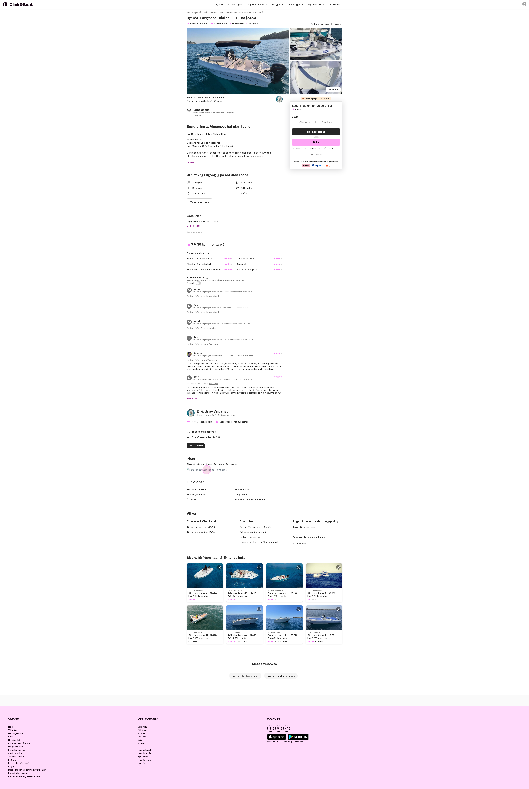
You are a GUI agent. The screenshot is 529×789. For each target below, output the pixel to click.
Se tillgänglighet (316, 132)
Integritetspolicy (15, 746)
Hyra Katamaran (145, 760)
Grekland (142, 737)
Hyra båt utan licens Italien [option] (245, 676)
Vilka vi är (12, 730)
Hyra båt (219, 4)
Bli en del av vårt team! (18, 763)
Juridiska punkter (16, 756)
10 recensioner (201, 23)
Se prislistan (193, 225)
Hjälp (10, 727)
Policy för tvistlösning (18, 773)
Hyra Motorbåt (144, 750)
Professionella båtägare (19, 743)
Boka (316, 142)
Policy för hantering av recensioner (24, 776)
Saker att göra (235, 4)
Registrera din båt (316, 4)
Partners (12, 760)
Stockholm (142, 727)
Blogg (11, 766)
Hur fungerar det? (16, 733)
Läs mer (301, 543)
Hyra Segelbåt (144, 753)
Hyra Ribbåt (143, 756)
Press (10, 737)
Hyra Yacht (143, 763)
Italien (140, 740)
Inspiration (335, 4)
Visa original (214, 296)
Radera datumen (195, 232)
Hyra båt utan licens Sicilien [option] (281, 676)
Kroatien (141, 733)
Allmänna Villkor (15, 753)
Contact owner (195, 446)
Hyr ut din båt (14, 740)
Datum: (295, 117)
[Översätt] (198, 283)
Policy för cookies (16, 750)
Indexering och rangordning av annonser (27, 770)
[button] (314, 24)
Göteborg (142, 730)
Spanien (141, 743)
